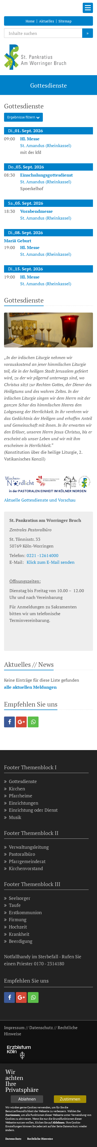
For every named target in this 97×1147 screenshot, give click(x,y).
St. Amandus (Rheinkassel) (45, 142)
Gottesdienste (23, 781)
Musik (15, 817)
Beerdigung (20, 941)
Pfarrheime (20, 796)
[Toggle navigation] (88, 8)
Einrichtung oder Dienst (33, 810)
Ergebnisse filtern (21, 117)
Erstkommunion (25, 912)
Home (30, 21)
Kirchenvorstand (26, 868)
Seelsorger (19, 898)
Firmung (17, 919)
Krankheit (19, 934)
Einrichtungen (23, 803)
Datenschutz (41, 1027)
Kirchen (17, 788)
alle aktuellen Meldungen (30, 687)
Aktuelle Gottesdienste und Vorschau (39, 500)
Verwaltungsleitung (29, 847)
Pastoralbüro (22, 854)
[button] (9, 722)
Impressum (14, 1027)
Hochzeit (18, 927)
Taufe (15, 905)
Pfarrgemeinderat (27, 861)
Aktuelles (46, 21)
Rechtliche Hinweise (40, 1139)
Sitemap (64, 21)
